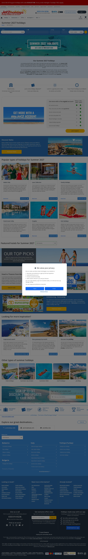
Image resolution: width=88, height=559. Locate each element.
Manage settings (44, 291)
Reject (34, 288)
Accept (54, 288)
